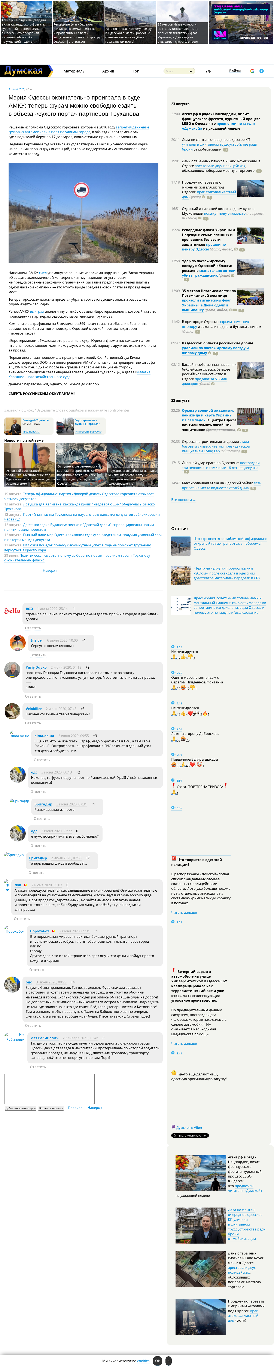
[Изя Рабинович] (14, 1039)
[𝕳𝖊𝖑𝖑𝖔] (12, 617)
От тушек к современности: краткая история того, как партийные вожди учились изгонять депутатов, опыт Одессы (77, 474)
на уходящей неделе (221, 128)
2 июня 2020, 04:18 (66, 667)
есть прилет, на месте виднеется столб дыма (221, 485)
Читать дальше (184, 912)
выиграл (37, 311)
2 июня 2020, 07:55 (66, 858)
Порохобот (39, 931)
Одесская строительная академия (211, 441)
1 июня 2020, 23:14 (52, 608)
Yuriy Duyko (36, 667)
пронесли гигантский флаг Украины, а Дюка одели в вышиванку (206, 305)
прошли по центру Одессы (204, 247)
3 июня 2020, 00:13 (56, 772)
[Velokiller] (12, 718)
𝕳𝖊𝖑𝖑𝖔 (29, 608)
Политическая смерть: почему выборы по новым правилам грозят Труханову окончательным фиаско (77, 557)
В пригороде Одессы (199, 321)
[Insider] (18, 649)
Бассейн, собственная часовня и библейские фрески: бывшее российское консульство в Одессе (209, 371)
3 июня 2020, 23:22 (56, 831)
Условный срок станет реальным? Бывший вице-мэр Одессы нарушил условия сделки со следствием (30, 477)
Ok (157, 1360)
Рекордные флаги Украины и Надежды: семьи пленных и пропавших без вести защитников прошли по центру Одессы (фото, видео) (77, 33)
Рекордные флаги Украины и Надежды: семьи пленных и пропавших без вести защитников (208, 237)
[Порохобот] (14, 931)
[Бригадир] (19, 801)
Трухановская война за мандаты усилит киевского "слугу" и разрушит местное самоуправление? (133, 477)
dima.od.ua (44, 735)
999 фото (95, 431)
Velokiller (34, 708)
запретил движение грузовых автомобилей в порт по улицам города (79, 129)
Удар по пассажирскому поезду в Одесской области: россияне (207, 266)
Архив (108, 71)
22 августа (180, 400)
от (207, 149)
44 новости (82, 431)
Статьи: (179, 528)
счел (43, 272)
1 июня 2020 (16, 89)
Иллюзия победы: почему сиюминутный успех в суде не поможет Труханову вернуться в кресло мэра (77, 547)
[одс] (18, 781)
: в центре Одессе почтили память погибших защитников (209, 425)
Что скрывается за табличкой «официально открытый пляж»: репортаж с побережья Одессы (230, 543)
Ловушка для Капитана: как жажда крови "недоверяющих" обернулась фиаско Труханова (79, 506)
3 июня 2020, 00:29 (51, 982)
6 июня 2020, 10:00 (62, 640)
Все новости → (183, 499)
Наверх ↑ (50, 570)
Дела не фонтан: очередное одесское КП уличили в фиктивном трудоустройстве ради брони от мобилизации (246, 1224)
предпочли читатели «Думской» (245, 1188)
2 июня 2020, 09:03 (46, 885)
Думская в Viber (189, 1127)
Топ (136, 71)
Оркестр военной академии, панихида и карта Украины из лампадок (208, 415)
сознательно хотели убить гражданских (209, 273)
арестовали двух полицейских (220, 165)
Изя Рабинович (45, 1038)
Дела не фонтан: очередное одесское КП (216, 139)
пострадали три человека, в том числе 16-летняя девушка (221, 465)
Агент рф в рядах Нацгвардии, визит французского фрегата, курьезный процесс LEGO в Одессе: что (221, 119)
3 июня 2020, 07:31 (71, 804)
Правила (75, 1107)
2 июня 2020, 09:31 (74, 931)
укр (208, 70)
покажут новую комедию (225, 213)
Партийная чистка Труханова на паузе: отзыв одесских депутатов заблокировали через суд (82, 517)
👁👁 (18, 885)
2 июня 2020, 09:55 (73, 735)
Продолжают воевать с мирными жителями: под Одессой (203, 187)
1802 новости (31, 431)
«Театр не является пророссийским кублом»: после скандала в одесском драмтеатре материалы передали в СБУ (227, 573)
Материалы (74, 71)
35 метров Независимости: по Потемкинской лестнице (209, 293)
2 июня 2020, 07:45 (61, 708)
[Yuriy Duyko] (12, 676)
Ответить (33, 628)
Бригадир (43, 804)
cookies (143, 1360)
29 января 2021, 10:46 (80, 1038)
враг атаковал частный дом (243, 1316)
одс (34, 772)
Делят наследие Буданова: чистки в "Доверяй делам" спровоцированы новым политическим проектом (79, 527)
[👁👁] (6, 890)
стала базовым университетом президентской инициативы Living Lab (216, 446)
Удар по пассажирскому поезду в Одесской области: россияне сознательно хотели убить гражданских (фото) (128, 35)
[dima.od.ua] (19, 736)
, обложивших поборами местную (218, 168)
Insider (37, 640)
